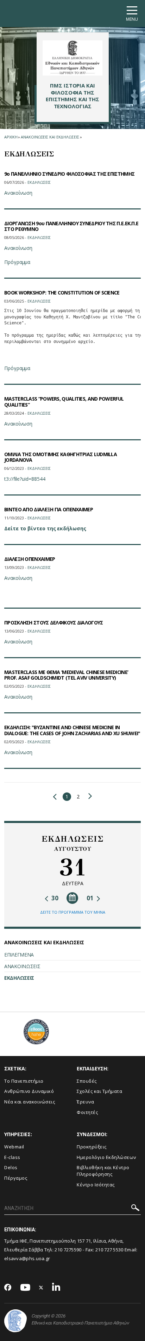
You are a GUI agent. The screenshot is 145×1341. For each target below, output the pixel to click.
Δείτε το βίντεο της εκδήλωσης (45, 528)
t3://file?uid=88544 (24, 478)
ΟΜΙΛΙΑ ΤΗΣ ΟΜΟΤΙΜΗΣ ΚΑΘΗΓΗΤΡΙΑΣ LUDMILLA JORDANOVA (60, 457)
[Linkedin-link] (56, 1288)
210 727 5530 (110, 1249)
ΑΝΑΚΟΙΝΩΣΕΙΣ (22, 966)
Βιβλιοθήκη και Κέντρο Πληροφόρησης (103, 1170)
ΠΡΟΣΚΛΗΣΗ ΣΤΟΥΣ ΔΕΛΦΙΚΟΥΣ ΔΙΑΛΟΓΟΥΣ (53, 622)
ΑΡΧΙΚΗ (10, 137)
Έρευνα (85, 1102)
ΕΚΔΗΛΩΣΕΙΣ (19, 977)
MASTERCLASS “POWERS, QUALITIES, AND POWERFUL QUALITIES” (64, 401)
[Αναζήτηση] (135, 1208)
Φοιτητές (87, 1112)
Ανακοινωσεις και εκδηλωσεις (50, 137)
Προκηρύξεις (92, 1147)
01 (91, 898)
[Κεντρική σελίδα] (73, 58)
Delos (11, 1167)
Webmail (14, 1147)
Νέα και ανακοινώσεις (29, 1102)
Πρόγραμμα (17, 262)
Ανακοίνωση (18, 192)
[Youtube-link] (25, 1288)
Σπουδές (87, 1081)
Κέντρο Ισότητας (96, 1184)
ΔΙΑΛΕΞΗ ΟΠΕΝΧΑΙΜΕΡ (29, 559)
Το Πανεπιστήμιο (24, 1081)
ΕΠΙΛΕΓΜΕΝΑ (19, 954)
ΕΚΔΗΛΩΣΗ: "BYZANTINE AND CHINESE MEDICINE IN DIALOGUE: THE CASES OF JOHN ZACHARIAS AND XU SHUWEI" (72, 730)
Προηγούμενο (56, 796)
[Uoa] (15, 1320)
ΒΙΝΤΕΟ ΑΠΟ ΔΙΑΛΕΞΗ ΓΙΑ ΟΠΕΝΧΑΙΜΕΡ (48, 509)
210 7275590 (68, 1249)
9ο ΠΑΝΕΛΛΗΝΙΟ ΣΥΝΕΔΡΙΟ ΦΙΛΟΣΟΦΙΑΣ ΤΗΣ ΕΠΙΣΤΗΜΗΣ (69, 173)
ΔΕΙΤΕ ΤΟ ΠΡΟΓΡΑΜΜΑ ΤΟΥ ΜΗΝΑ (72, 912)
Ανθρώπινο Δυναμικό (29, 1091)
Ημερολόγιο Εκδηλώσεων (106, 1157)
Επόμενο (88, 795)
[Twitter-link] (41, 1287)
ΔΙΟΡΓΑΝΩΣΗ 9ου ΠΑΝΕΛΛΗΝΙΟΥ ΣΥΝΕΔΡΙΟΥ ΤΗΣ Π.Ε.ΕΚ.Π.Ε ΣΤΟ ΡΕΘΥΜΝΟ (71, 226)
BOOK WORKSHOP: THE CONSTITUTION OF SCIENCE (62, 292)
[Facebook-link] (8, 1288)
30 (54, 898)
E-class (12, 1157)
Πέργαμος (15, 1178)
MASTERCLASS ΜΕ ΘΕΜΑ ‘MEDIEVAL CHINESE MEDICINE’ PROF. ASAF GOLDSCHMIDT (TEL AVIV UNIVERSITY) (66, 675)
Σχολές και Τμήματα (99, 1091)
